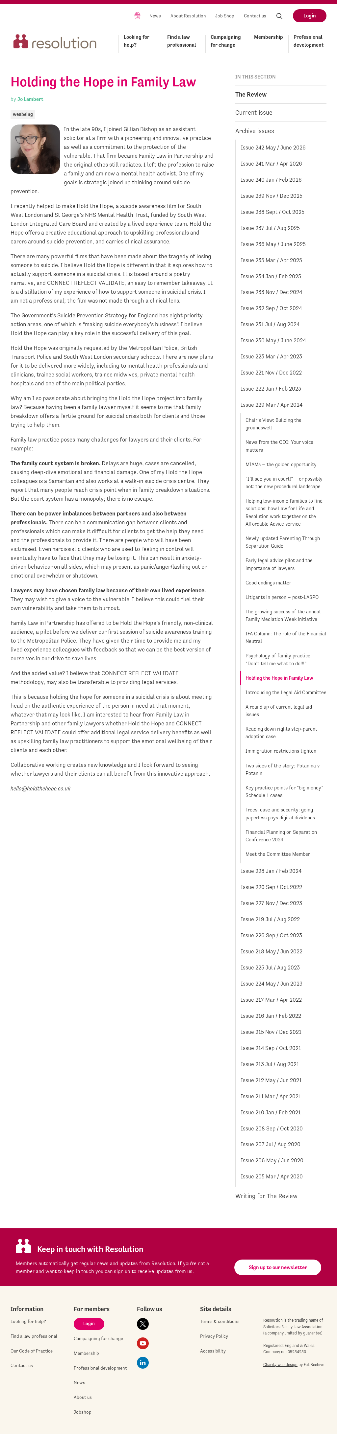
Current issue (253, 112)
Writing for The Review (266, 1195)
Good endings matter (268, 583)
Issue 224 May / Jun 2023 (271, 983)
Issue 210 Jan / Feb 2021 (271, 1112)
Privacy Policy (214, 1336)
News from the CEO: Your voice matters (279, 446)
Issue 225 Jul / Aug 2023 (270, 967)
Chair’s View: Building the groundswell (273, 424)
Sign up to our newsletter (278, 1267)
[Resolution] (55, 43)
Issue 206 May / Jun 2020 (272, 1160)
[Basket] (137, 15)
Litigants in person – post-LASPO (282, 597)
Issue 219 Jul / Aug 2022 (270, 919)
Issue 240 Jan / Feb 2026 (271, 179)
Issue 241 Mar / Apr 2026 (271, 163)
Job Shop (224, 15)
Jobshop (82, 1412)
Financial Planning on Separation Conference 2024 (281, 836)
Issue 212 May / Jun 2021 (271, 1080)
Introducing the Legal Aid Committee (286, 692)
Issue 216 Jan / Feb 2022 (271, 1016)
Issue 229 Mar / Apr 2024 (271, 404)
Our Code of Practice (32, 1351)
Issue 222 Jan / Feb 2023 (271, 388)
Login (309, 15)
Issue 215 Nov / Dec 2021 (271, 1032)
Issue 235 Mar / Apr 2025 (271, 260)
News (155, 15)
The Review (251, 94)
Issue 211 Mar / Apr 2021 (271, 1096)
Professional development (309, 41)
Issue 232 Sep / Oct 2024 (271, 308)
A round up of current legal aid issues (279, 710)
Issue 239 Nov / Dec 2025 (271, 196)
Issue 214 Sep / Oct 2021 (271, 1048)
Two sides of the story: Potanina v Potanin (283, 769)
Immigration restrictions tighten (281, 751)
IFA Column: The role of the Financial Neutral (286, 637)
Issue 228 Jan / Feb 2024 (271, 871)
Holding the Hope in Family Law (279, 678)
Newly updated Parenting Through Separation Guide (283, 542)
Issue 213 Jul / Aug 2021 (270, 1064)
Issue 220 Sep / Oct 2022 (271, 887)
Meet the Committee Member (278, 854)
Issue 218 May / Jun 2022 (271, 951)
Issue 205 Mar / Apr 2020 (272, 1176)
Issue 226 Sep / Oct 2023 (271, 935)
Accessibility (213, 1351)
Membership (268, 37)
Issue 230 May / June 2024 (273, 340)
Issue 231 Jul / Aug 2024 (270, 324)
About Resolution (188, 15)
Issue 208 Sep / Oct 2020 (272, 1128)
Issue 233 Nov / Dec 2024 (271, 292)
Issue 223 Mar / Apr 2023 (271, 356)
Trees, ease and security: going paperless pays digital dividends (280, 813)
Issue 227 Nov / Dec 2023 (271, 903)
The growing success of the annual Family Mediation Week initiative (283, 615)
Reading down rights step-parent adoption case (281, 733)
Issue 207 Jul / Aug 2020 (270, 1144)
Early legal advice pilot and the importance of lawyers (279, 564)
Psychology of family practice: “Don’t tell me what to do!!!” (279, 659)
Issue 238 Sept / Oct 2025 (272, 212)
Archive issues (254, 130)
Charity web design (280, 1364)
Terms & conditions (220, 1321)
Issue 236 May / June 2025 (273, 244)
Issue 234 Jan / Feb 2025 (271, 276)
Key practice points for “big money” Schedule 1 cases (284, 791)
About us (83, 1397)
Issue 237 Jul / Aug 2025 (270, 228)
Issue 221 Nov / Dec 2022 (271, 372)
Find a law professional (181, 41)
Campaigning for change (226, 41)
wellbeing (23, 114)
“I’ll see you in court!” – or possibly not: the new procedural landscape (284, 482)
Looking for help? (136, 41)
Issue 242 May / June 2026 (273, 147)
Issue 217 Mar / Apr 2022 (271, 999)
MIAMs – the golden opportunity (281, 464)
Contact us (255, 15)
